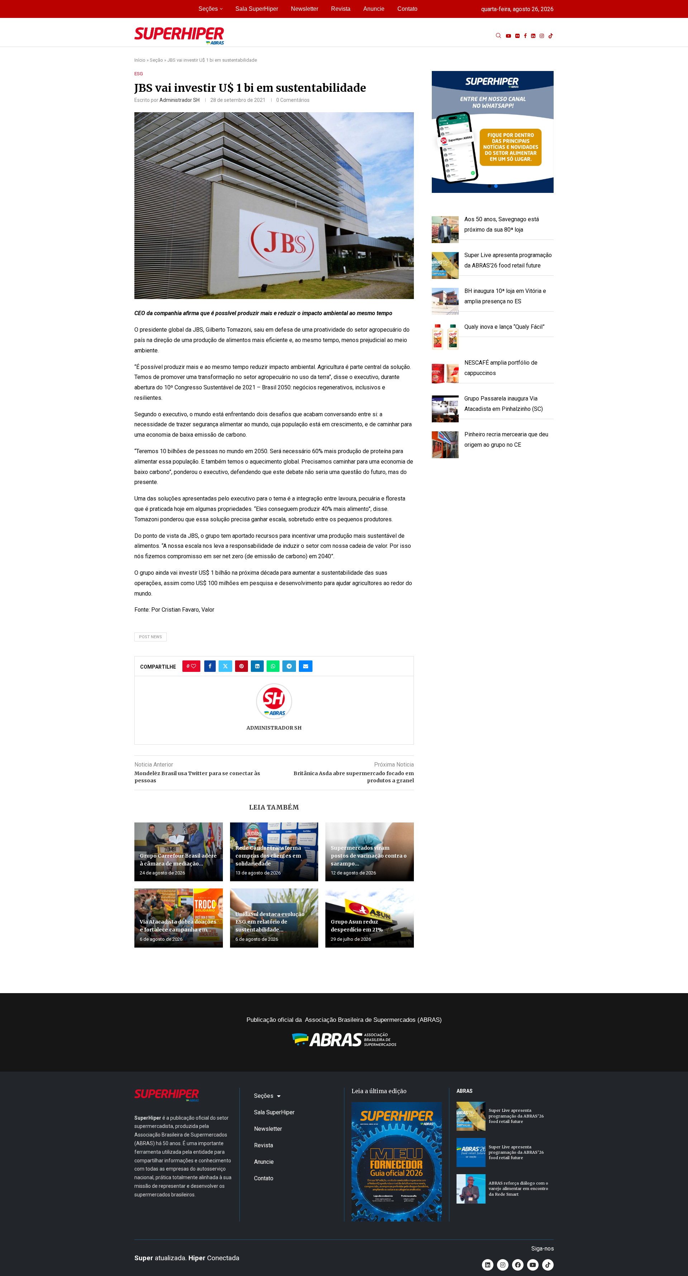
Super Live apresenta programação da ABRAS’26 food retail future (516, 1116)
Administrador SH (179, 100)
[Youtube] (508, 36)
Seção (156, 60)
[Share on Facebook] (210, 666)
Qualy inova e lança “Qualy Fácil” (504, 326)
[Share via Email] (305, 666)
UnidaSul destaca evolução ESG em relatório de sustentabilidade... (270, 922)
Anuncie (373, 9)
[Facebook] (525, 36)
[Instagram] (541, 36)
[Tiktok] (551, 36)
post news (150, 637)
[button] (493, 132)
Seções (208, 9)
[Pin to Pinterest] (241, 666)
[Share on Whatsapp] (273, 666)
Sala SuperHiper (256, 9)
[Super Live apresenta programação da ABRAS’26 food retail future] (471, 1116)
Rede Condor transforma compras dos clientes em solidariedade (268, 856)
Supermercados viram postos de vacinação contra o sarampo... (369, 856)
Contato (407, 9)
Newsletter (304, 9)
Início (139, 60)
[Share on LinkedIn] (257, 666)
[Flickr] (517, 36)
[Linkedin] (533, 36)
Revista (340, 9)
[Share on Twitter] (225, 666)
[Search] (498, 36)
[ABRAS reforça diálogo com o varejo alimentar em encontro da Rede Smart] (471, 1188)
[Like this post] (193, 666)
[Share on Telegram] (289, 666)
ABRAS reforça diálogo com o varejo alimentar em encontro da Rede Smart (518, 1189)
